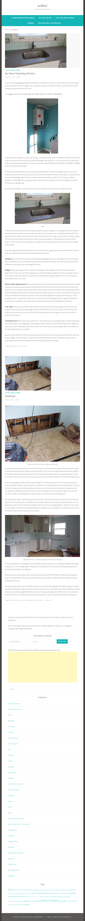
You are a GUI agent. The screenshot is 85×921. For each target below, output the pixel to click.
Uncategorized (13, 870)
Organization (12, 830)
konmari (28, 896)
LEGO (10, 807)
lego (41, 896)
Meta (10, 813)
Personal (11, 836)
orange (68, 896)
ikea (60, 893)
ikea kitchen (14, 600)
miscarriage (45, 896)
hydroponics (53, 893)
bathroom (16, 890)
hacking (20, 893)
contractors (55, 890)
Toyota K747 (11, 904)
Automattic (66, 917)
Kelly (18, 77)
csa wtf (68, 890)
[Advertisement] (42, 667)
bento (10, 715)
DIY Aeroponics (13, 738)
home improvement (40, 893)
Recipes (11, 847)
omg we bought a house (59, 896)
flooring (15, 893)
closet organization (43, 890)
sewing (38, 901)
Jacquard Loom (13, 790)
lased (10, 801)
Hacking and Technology (49, 23)
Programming (13, 841)
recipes (32, 901)
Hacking (11, 778)
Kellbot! (42, 6)
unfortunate (17, 904)
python (27, 901)
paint (17, 901)
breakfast (26, 890)
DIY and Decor (45, 18)
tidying (69, 901)
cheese (30, 890)
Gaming (31, 23)
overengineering (12, 901)
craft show (63, 890)
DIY (9, 893)
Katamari (11, 795)
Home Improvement (15, 784)
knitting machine (20, 896)
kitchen (22, 600)
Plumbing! (10, 396)
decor (73, 889)
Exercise (11, 755)
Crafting (11, 732)
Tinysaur (74, 901)
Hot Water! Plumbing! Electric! (20, 73)
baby (10, 889)
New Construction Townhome (18, 824)
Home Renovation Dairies (23, 18)
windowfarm (25, 904)
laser (32, 896)
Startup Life (12, 864)
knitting (10, 896)
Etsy (9, 749)
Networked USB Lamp (16, 818)
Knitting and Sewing (65, 18)
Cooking (11, 726)
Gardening (11, 772)
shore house (22, 346)
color (50, 890)
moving (51, 896)
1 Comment (47, 600)
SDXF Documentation (15, 853)
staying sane (62, 901)
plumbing (13, 346)
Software (11, 859)
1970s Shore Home (12, 70)
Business (11, 721)
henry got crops (26, 893)
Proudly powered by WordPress (28, 917)
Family (10, 761)
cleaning (35, 890)
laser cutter (36, 896)
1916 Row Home (14, 703)
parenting (22, 901)
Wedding (11, 876)
